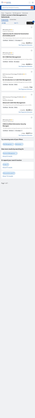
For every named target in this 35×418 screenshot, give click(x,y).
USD (3, 23)
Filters (31, 23)
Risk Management (17, 13)
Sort (15, 23)
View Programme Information (25, 45)
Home (2, 13)
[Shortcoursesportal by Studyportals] (6, 2)
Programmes (8, 13)
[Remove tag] (12, 144)
